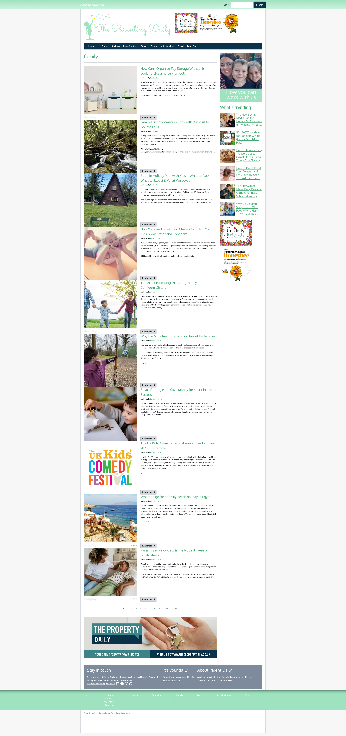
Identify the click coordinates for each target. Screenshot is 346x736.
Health (134, 695)
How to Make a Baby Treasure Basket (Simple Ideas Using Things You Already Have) (249, 156)
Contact (102, 713)
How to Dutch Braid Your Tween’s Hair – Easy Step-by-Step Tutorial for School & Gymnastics (249, 174)
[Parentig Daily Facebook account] (122, 683)
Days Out (192, 46)
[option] (218, 23)
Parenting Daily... (156, 341)
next (168, 608)
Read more (147, 117)
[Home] (127, 26)
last (175, 608)
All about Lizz (110, 698)
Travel (180, 46)
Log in (226, 4)
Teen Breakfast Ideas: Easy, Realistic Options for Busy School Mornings (249, 191)
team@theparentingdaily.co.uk (101, 683)
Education (157, 695)
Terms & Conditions (91, 713)
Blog (247, 695)
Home (91, 46)
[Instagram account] (126, 683)
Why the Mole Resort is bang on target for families (178, 336)
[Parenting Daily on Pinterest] (130, 683)
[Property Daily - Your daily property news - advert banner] (150, 637)
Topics (144, 46)
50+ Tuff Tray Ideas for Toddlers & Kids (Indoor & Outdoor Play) (248, 137)
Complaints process (123, 713)
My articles (109, 701)
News (86, 695)
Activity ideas (167, 46)
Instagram (92, 680)
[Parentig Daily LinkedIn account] (117, 683)
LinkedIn (144, 677)
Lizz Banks (103, 46)
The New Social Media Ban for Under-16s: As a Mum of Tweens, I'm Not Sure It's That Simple (249, 121)
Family (154, 46)
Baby (200, 695)
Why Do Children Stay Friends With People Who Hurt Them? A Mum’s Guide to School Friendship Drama (247, 212)
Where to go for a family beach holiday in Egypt (176, 497)
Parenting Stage (130, 46)
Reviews (116, 46)
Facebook (153, 677)
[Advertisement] (241, 324)
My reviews (109, 705)
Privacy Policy (110, 713)
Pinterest (105, 680)
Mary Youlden (155, 238)
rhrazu (152, 292)
